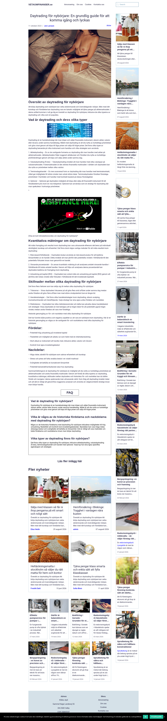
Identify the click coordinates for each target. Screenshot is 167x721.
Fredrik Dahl (36, 588)
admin (75, 529)
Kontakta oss (99, 4)
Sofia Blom (77, 588)
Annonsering (69, 4)
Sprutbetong (122, 651)
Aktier (109, 25)
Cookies (88, 4)
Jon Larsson (49, 26)
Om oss (80, 4)
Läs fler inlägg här (70, 461)
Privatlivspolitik (156, 717)
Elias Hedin (35, 529)
